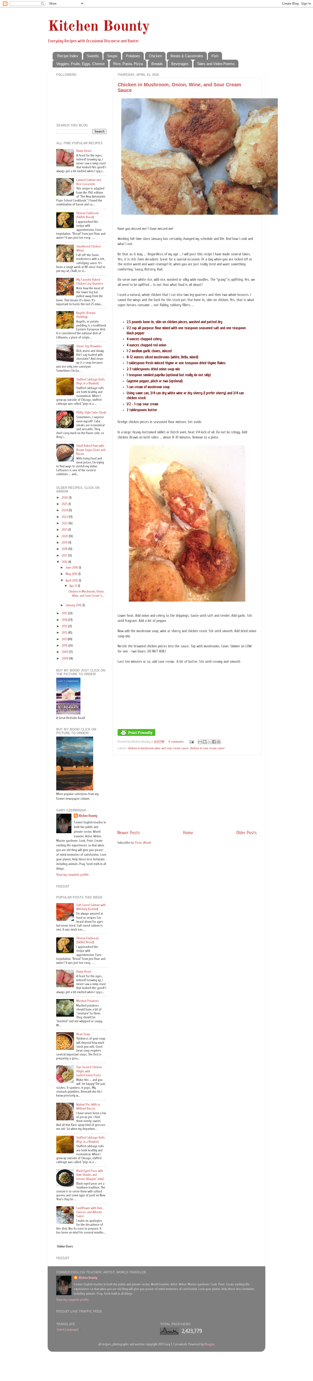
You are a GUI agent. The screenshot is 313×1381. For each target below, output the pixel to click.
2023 (65, 517)
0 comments (176, 742)
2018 (65, 549)
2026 (65, 498)
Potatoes (133, 56)
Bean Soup (83, 1034)
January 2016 (74, 605)
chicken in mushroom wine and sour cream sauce (158, 748)
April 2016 (72, 581)
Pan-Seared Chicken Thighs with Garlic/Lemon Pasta (89, 1071)
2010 (65, 646)
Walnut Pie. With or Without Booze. (88, 1107)
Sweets (93, 56)
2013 (65, 626)
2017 (65, 556)
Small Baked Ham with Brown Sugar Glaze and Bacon (90, 450)
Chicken (155, 56)
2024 (65, 510)
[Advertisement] (187, 792)
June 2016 (72, 568)
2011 (64, 639)
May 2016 (72, 574)
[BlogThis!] (204, 741)
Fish (215, 56)
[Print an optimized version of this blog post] (136, 735)
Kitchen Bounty (99, 26)
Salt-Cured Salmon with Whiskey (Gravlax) (91, 907)
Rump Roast (83, 151)
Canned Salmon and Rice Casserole (88, 182)
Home (188, 832)
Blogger (209, 1344)
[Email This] (200, 741)
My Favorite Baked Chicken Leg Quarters (89, 282)
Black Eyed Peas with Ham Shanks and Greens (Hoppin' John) (90, 1175)
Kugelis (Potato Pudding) (86, 315)
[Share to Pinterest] (218, 741)
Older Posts (246, 832)
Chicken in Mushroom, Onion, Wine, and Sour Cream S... (86, 593)
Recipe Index (67, 56)
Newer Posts (128, 832)
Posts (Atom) (143, 843)
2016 (65, 562)
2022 (65, 523)
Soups (112, 56)
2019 (65, 543)
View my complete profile (72, 875)
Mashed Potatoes (87, 1001)
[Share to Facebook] (214, 741)
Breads (157, 64)
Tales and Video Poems (216, 64)
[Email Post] (191, 742)
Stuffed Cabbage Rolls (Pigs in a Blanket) (90, 381)
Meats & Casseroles (186, 56)
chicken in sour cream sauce (207, 748)
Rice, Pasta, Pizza (128, 64)
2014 (65, 620)
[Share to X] (209, 741)
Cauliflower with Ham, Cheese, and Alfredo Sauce (89, 1212)
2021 (65, 530)
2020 (65, 536)
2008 (65, 659)
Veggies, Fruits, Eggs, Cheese (80, 64)
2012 (65, 633)
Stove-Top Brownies (89, 346)
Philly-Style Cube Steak (91, 413)
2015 (65, 613)
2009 (65, 652)
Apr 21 (73, 586)
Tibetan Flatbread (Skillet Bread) (87, 215)
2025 (65, 504)
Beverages (180, 64)
